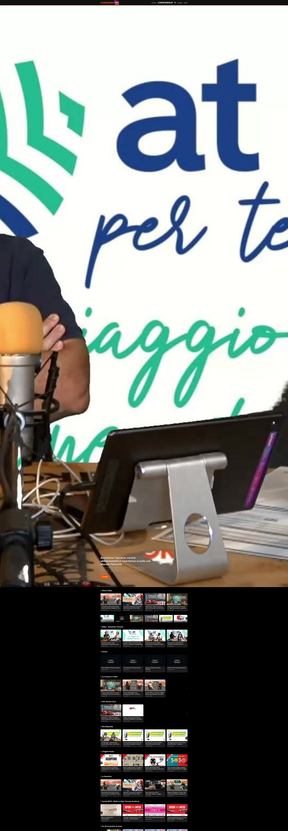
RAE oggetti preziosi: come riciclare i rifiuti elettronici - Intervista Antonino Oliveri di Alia (177, 744)
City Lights (179, 2)
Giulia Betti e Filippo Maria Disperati (155, 817)
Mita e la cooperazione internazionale (107, 818)
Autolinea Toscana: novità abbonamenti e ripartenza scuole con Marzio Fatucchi (109, 644)
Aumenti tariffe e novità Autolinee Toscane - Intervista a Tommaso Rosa (132, 643)
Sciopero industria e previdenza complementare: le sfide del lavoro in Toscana (110, 769)
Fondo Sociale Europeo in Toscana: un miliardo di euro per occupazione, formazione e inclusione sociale (177, 608)
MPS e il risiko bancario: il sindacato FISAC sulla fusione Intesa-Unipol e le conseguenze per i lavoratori (132, 769)
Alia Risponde (107, 726)
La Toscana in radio (110, 676)
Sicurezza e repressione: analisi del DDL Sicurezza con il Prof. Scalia (132, 607)
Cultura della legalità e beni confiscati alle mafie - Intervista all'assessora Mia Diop (131, 694)
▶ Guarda (105, 576)
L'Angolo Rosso (108, 751)
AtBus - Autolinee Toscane (112, 627)
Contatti (186, 2)
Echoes (104, 651)
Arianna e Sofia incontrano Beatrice (177, 667)
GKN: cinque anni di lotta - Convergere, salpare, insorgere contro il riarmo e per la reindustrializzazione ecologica (153, 795)
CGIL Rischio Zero (109, 701)
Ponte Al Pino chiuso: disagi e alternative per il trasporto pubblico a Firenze (155, 644)
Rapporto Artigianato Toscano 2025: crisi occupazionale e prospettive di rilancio (177, 794)
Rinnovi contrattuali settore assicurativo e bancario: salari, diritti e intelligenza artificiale (155, 769)
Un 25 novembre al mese (112, 826)
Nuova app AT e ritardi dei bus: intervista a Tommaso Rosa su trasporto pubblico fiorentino (175, 644)
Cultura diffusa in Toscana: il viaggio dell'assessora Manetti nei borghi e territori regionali (155, 694)
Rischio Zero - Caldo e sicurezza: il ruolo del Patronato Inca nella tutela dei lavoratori (155, 608)
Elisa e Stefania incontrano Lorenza (110, 667)
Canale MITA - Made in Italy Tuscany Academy (120, 801)
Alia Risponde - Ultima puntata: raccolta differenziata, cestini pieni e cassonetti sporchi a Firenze (110, 744)
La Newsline (107, 776)
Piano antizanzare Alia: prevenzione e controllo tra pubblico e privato (132, 743)
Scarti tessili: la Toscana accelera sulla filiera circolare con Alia (154, 743)
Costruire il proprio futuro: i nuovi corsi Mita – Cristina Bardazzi (132, 818)
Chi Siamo (154, 2)
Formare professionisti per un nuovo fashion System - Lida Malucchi (177, 818)
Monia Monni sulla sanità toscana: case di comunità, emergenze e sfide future (110, 608)
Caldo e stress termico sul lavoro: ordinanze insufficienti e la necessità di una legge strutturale (132, 719)
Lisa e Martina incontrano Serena (132, 667)
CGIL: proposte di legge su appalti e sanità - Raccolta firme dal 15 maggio (177, 768)
